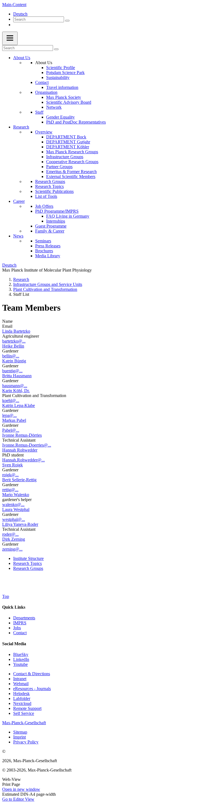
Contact (42, 82)
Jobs (17, 627)
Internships (55, 221)
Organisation (46, 92)
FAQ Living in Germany (67, 216)
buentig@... (12, 370)
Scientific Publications (54, 191)
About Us (21, 57)
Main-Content (14, 4)
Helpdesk (21, 693)
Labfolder (21, 698)
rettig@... (10, 489)
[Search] (67, 20)
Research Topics (49, 186)
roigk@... (10, 474)
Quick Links (13, 607)
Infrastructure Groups (64, 156)
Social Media (14, 643)
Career (19, 201)
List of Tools (46, 196)
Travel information (62, 87)
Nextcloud (22, 703)
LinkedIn (21, 659)
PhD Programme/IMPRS (57, 211)
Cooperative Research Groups (72, 161)
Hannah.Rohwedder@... (23, 460)
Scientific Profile (60, 67)
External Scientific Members (70, 176)
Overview (43, 132)
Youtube (20, 664)
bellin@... (10, 356)
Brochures (44, 250)
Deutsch (20, 14)
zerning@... (12, 549)
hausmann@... (14, 385)
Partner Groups (59, 166)
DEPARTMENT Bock (66, 137)
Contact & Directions (31, 673)
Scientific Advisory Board (68, 102)
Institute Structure (28, 558)
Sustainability (58, 77)
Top (5, 596)
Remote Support (27, 708)
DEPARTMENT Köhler (67, 146)
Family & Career (49, 231)
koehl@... (10, 400)
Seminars (43, 241)
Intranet (19, 678)
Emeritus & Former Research (71, 171)
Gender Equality (60, 117)
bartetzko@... (14, 341)
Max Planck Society (63, 97)
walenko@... (13, 504)
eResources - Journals (32, 688)
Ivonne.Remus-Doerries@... (26, 445)
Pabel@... (10, 430)
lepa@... (9, 415)
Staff (39, 112)
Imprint (19, 737)
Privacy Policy (25, 742)
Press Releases (47, 246)
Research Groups (50, 181)
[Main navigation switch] (10, 38)
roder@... (10, 534)
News (18, 236)
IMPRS (19, 622)
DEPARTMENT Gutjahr (68, 142)
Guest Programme (50, 226)
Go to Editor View (18, 799)
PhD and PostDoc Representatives (76, 122)
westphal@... (13, 519)
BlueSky (20, 654)
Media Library (47, 255)
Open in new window (21, 789)
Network (54, 107)
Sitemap (20, 732)
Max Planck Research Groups (72, 151)
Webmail (21, 683)
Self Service (23, 713)
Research (21, 127)
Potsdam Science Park (65, 72)
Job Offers (44, 206)
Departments (24, 618)
